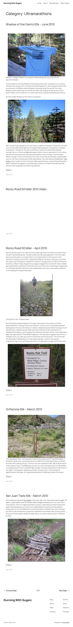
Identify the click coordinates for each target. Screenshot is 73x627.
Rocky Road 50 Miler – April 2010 (26, 248)
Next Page (64, 590)
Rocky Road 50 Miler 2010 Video (26, 189)
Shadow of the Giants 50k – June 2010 (30, 24)
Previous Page (10, 590)
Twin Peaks (27, 500)
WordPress (66, 622)
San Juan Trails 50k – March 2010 (27, 495)
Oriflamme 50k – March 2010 (24, 409)
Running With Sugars (13, 3)
